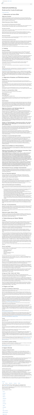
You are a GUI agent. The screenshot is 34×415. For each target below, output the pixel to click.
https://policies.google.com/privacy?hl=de (7, 311)
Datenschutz (10, 383)
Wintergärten (4, 407)
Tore (3, 408)
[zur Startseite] (3, 2)
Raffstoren (4, 396)
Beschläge (4, 393)
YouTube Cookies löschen (5, 12)
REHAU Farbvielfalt (5, 412)
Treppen (4, 405)
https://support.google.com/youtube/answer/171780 (13, 301)
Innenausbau (4, 403)
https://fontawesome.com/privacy (6, 345)
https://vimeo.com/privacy (27, 337)
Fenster (4, 391)
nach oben (3, 381)
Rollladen (4, 394)
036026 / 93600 (6, 385)
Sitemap (6, 383)
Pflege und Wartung (5, 410)
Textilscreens (4, 398)
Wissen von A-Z (5, 414)
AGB (3, 383)
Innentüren (4, 400)
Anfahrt (19, 383)
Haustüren (4, 401)
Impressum (15, 383)
